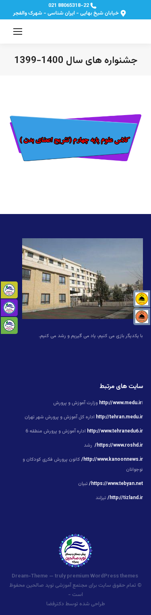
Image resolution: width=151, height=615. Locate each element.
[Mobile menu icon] (17, 31)
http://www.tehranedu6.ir (115, 431)
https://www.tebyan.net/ (116, 483)
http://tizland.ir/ (125, 498)
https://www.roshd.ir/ (119, 445)
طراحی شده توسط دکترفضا (75, 604)
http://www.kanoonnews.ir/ (112, 459)
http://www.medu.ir (120, 403)
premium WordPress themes (102, 576)
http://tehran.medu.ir (119, 417)
